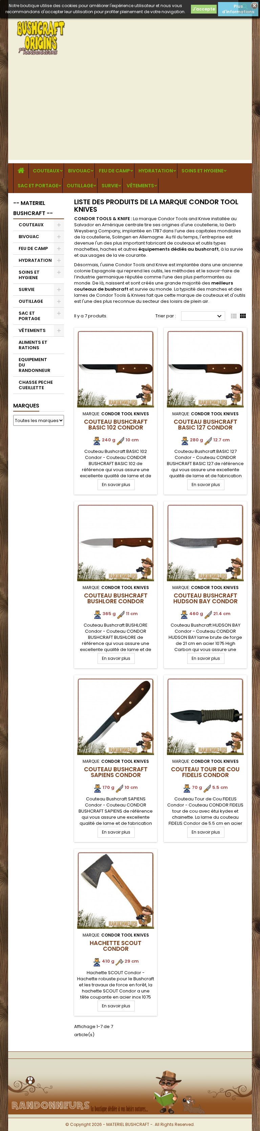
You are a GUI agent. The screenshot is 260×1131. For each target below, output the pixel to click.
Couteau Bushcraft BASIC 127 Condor (205, 425)
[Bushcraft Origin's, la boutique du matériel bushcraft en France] (130, 1070)
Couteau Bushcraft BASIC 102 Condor (116, 425)
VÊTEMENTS (140, 185)
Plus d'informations (238, 9)
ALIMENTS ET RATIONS (33, 345)
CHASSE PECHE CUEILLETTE (36, 385)
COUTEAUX (46, 170)
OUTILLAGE (80, 185)
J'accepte (204, 9)
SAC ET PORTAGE (38, 185)
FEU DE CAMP (114, 170)
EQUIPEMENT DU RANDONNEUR (34, 365)
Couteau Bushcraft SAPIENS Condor (116, 772)
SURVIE (110, 185)
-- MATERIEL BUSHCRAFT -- (33, 208)
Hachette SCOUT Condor (116, 946)
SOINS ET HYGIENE (202, 170)
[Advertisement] (130, 112)
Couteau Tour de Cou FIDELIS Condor (205, 772)
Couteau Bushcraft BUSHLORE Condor (116, 598)
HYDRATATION (155, 170)
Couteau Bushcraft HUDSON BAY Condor (205, 598)
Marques (26, 406)
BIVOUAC (79, 170)
